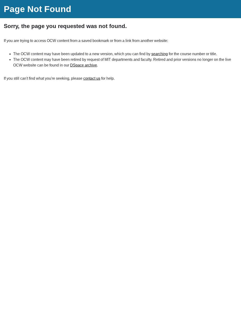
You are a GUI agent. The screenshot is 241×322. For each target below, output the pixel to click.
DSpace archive (83, 65)
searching (159, 54)
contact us (91, 78)
